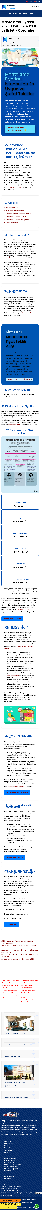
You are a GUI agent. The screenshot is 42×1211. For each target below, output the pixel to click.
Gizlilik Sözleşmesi (10, 1158)
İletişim (7, 1152)
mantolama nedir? (15, 187)
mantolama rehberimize (13, 258)
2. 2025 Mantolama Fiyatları (14, 211)
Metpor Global (9, 1162)
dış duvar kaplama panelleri (13, 1056)
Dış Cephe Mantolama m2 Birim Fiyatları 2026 (17, 959)
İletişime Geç (12, 924)
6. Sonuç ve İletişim (11, 223)
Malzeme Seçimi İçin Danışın (17, 792)
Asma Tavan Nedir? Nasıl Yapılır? (15, 1033)
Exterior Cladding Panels (12, 1165)
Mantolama (8, 1171)
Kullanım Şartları (9, 1160)
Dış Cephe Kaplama (11, 1169)
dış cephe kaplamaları (25, 609)
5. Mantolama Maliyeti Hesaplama (16, 220)
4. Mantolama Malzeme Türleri (15, 217)
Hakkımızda (8, 1143)
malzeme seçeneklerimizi (16, 786)
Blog (6, 1146)
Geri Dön (38, 1193)
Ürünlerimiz (8, 1148)
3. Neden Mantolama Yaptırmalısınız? (17, 214)
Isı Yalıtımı (7, 1179)
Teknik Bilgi (8, 1150)
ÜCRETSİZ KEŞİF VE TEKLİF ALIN (19, 379)
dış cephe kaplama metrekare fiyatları (16, 1097)
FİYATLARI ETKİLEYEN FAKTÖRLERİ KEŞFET (17, 128)
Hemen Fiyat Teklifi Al (15, 858)
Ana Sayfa (8, 1141)
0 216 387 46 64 (8, 1205)
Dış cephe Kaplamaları (10, 1200)
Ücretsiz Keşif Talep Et (12, 619)
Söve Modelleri (9, 1177)
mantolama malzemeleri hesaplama (16, 1045)
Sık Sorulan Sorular (10, 1167)
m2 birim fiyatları (26, 313)
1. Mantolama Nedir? (11, 208)
